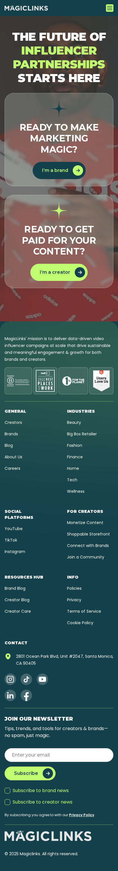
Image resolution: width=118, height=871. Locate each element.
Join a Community (85, 557)
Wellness (75, 491)
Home (73, 468)
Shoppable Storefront (88, 534)
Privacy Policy (81, 814)
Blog (9, 445)
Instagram (15, 551)
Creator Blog (17, 600)
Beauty (74, 422)
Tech (72, 480)
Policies (74, 588)
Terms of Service (84, 611)
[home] (26, 8)
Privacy (74, 600)
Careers (12, 468)
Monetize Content (85, 522)
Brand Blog (15, 588)
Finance (75, 457)
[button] (109, 8)
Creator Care (18, 611)
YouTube (14, 528)
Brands (11, 434)
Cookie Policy (80, 623)
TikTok (11, 540)
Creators (13, 422)
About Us (13, 457)
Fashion (74, 445)
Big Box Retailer (82, 434)
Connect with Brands (88, 545)
